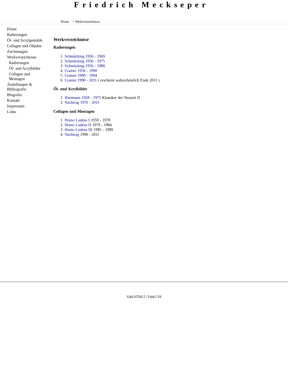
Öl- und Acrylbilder (24, 68)
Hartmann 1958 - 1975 (83, 97)
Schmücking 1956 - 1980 (85, 66)
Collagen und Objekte (24, 46)
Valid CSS (155, 297)
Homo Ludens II (78, 125)
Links (11, 111)
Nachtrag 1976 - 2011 (82, 102)
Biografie (14, 94)
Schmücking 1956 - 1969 (85, 56)
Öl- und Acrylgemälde (24, 40)
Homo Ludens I (77, 120)
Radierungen (17, 34)
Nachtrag (72, 134)
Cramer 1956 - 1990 (81, 70)
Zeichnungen (17, 51)
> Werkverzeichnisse (86, 21)
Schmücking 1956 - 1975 (85, 61)
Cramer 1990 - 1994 (81, 75)
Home (65, 21)
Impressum (15, 106)
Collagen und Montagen (19, 76)
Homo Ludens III (79, 129)
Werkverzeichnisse (21, 57)
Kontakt (13, 100)
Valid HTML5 (135, 297)
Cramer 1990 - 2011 (81, 80)
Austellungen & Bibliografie (19, 86)
